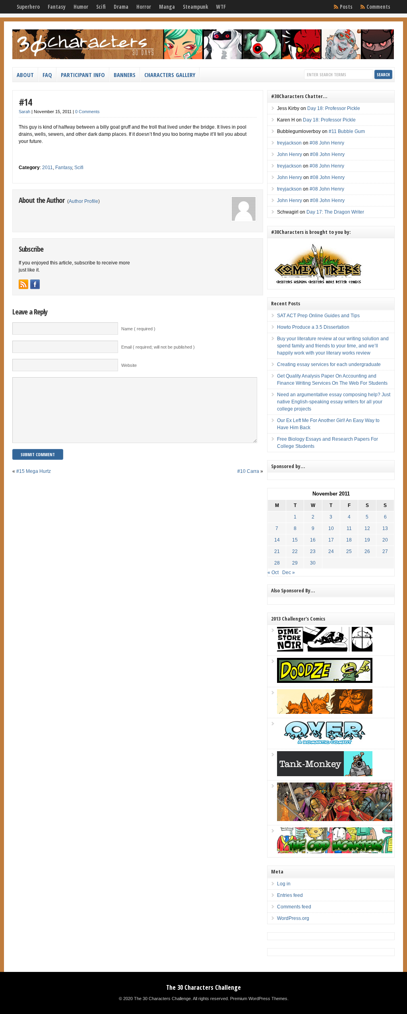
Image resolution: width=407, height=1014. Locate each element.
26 (367, 551)
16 (313, 540)
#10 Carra (248, 471)
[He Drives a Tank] (324, 774)
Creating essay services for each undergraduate (329, 364)
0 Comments (87, 111)
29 (295, 563)
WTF (221, 6)
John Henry (289, 154)
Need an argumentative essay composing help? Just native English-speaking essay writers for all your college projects (333, 402)
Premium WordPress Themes (258, 998)
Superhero (28, 6)
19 (367, 540)
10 (331, 528)
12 (367, 528)
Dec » (288, 572)
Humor (81, 6)
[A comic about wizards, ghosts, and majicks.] (324, 712)
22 (295, 551)
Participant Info (83, 75)
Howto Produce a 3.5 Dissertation (313, 327)
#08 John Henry (327, 143)
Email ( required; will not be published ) (158, 347)
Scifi (101, 6)
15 (295, 540)
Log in (284, 884)
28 (277, 563)
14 (277, 540)
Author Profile (83, 201)
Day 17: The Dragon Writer (335, 212)
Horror (143, 6)
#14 (25, 101)
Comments (378, 6)
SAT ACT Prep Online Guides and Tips (318, 315)
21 (277, 551)
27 (385, 551)
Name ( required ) (138, 328)
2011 (47, 167)
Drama (121, 6)
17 (331, 540)
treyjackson (289, 143)
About (25, 75)
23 (313, 551)
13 (385, 528)
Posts (346, 6)
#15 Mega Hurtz (33, 471)
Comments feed (294, 907)
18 (349, 540)
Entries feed (290, 895)
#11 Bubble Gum (347, 131)
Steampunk (195, 6)
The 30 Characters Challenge (203, 987)
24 (331, 551)
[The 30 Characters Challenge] (203, 57)
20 (385, 540)
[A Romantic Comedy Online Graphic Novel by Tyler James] (324, 743)
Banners (125, 75)
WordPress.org (293, 918)
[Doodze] (324, 681)
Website (129, 365)
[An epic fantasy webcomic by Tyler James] (334, 819)
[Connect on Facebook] (35, 284)
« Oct (273, 572)
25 (349, 551)
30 (313, 563)
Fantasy (57, 6)
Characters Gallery (169, 75)
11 (349, 528)
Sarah (24, 111)
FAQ (47, 75)
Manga (167, 6)
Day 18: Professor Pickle (333, 108)
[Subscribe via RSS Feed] (23, 284)
